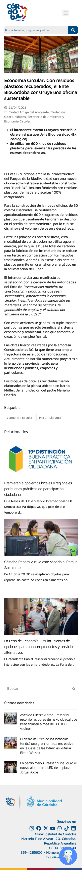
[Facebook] (38, 828)
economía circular (20, 417)
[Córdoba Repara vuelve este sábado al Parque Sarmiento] (41, 537)
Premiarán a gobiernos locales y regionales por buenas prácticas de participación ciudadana (38, 489)
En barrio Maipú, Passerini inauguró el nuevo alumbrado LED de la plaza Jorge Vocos (48, 767)
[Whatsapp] (59, 828)
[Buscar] (41, 688)
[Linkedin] (73, 828)
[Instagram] (31, 828)
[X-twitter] (45, 828)
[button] (65, 13)
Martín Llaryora (50, 417)
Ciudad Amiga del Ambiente (29, 112)
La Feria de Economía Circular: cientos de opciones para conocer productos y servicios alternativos (39, 646)
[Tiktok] (66, 828)
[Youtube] (52, 828)
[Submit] (73, 689)
